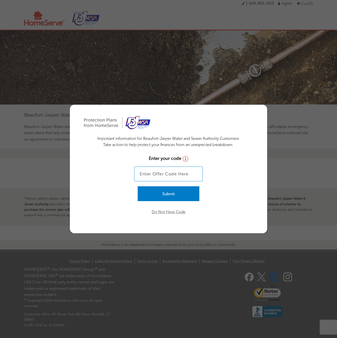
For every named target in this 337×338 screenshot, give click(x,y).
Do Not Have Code (169, 212)
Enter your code (166, 158)
